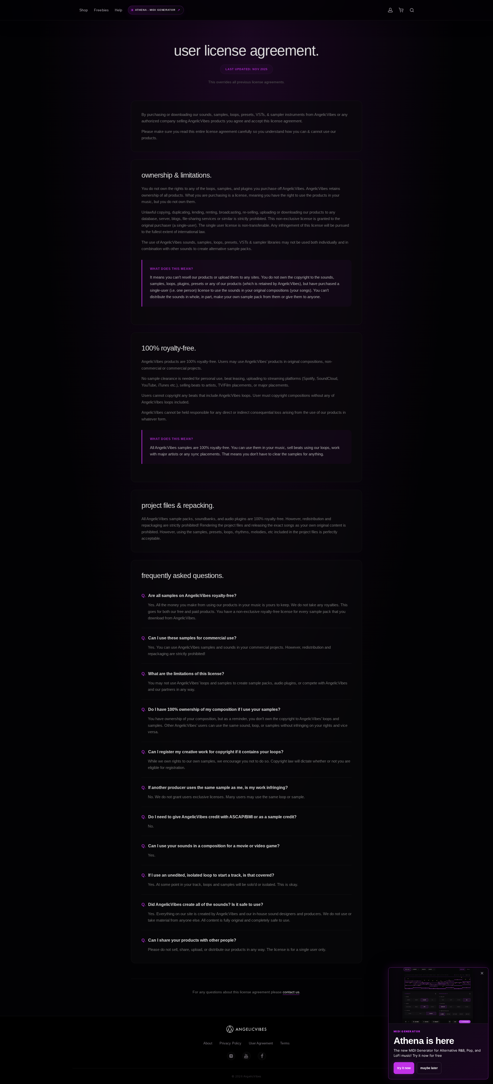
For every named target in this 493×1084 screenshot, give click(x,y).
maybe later (429, 1068)
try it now (404, 1068)
